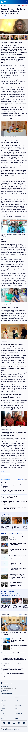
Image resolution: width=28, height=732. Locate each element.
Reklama (16, 700)
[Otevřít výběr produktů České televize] (26, 2)
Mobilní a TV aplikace (5, 716)
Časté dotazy (17, 716)
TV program (3, 697)
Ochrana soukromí (9, 729)
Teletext (3, 705)
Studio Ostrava (18, 705)
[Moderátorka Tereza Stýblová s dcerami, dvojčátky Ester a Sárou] (14, 226)
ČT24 (8, 474)
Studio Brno (17, 703)
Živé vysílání (3, 700)
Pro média (17, 697)
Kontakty (17, 718)
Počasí (2, 710)
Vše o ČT (3, 718)
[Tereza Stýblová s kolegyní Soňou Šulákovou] (14, 295)
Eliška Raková (3, 15)
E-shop (2, 713)
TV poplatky (3, 703)
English (2, 729)
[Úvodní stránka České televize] (6, 683)
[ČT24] (3, 2)
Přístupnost (16, 729)
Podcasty (3, 708)
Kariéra (16, 710)
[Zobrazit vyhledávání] (23, 2)
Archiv (3, 474)
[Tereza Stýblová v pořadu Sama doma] (14, 128)
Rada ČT (16, 708)
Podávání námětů (18, 713)
